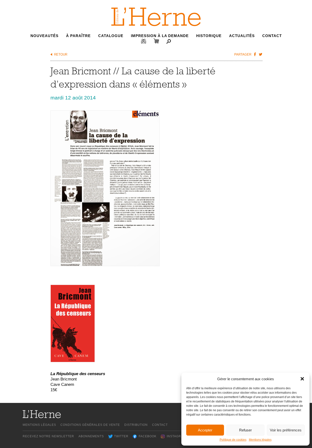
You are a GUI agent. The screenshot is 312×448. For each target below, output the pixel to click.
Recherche (168, 41)
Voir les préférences (286, 430)
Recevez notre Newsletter (48, 436)
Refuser (245, 430)
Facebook (147, 436)
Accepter (205, 430)
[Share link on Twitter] (260, 54)
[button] (302, 378)
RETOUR (60, 54)
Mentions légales (260, 439)
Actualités (242, 36)
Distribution (136, 425)
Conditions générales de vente (90, 425)
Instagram (176, 436)
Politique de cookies (233, 439)
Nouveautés (44, 36)
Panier (156, 41)
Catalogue (110, 36)
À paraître (78, 36)
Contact (272, 36)
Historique (209, 36)
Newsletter (143, 41)
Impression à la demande (160, 36)
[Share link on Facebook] (255, 54)
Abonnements (91, 436)
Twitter (121, 436)
